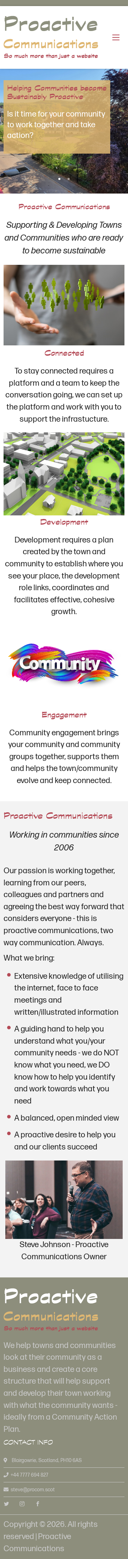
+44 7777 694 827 (29, 1475)
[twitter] (6, 1504)
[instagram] (22, 1504)
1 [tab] (59, 179)
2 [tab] (69, 179)
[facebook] (37, 1504)
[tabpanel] (64, 131)
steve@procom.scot (33, 1490)
